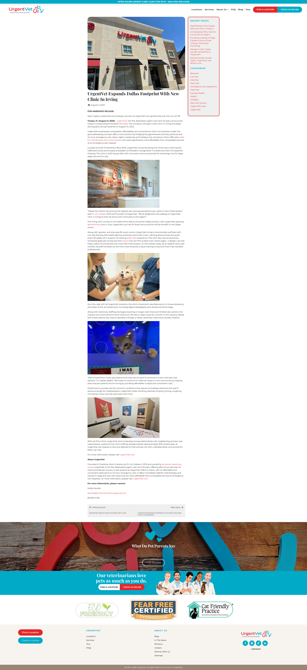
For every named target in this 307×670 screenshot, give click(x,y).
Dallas (125, 124)
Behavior (194, 73)
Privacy (168, 667)
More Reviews (153, 562)
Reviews (158, 644)
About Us (221, 10)
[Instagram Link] (252, 643)
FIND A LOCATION (265, 9)
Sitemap (158, 655)
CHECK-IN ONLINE (290, 9)
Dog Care (194, 83)
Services (209, 10)
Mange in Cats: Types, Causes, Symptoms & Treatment (200, 52)
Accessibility (177, 667)
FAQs (88, 648)
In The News (160, 640)
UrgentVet (195, 109)
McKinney (95, 224)
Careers (158, 648)
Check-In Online (30, 640)
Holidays (194, 100)
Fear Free (194, 90)
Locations (197, 10)
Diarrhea (194, 80)
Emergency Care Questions (203, 86)
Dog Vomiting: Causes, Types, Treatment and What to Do (201, 60)
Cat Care (194, 77)
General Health (197, 93)
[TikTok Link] (258, 643)
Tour (248, 10)
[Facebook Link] (245, 643)
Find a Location (30, 632)
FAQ (233, 10)
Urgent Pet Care (198, 106)
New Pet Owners (198, 103)
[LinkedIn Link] (265, 643)
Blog (240, 10)
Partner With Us (162, 652)
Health (193, 96)
